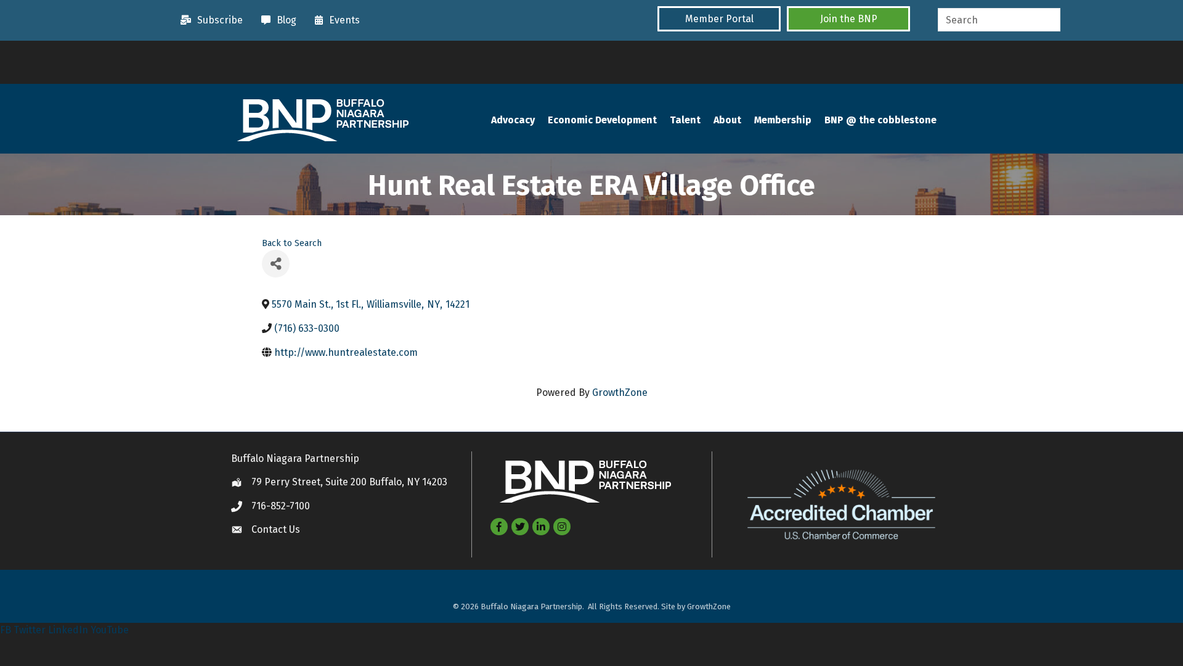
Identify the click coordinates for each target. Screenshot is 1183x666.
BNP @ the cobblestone (880, 120)
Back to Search (292, 243)
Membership (782, 120)
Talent (685, 120)
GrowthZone (620, 392)
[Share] (276, 264)
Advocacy (513, 120)
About (727, 120)
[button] (719, 18)
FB (5, 630)
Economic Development (602, 120)
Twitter (30, 630)
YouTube (110, 630)
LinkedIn (68, 630)
